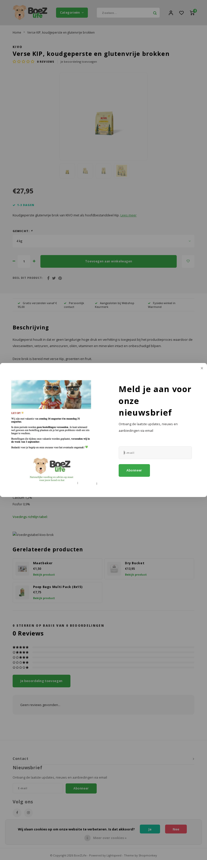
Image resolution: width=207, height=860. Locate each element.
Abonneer (134, 470)
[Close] (201, 368)
